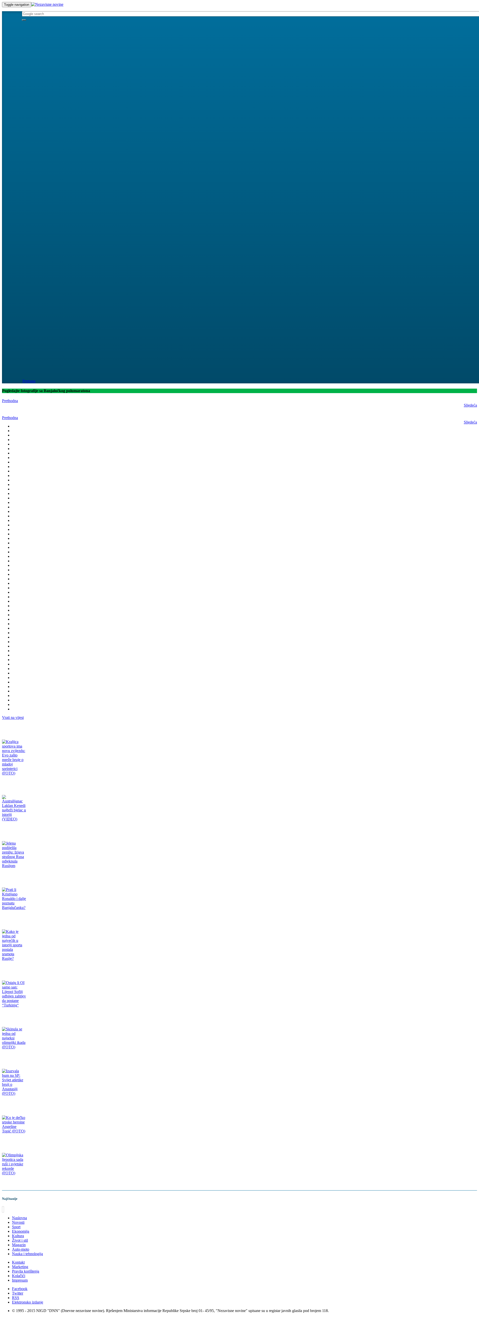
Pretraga (28, 381)
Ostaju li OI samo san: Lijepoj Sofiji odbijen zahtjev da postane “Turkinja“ (54, 1015)
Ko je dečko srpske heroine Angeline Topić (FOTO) (37, 1141)
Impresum (20, 1280)
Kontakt (18, 1262)
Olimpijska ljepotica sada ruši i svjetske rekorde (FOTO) (42, 1183)
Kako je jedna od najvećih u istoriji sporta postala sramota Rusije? (49, 968)
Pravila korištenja (25, 1271)
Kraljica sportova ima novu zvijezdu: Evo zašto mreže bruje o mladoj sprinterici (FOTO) (64, 783)
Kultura (18, 1236)
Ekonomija (20, 1231)
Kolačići (18, 1276)
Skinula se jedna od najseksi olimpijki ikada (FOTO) (38, 1057)
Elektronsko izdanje (27, 1302)
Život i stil (20, 1240)
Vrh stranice (13, 1209)
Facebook (19, 1289)
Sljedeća (470, 405)
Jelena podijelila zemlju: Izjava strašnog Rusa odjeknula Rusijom (48, 875)
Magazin (19, 1245)
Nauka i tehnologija (27, 1254)
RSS (15, 1298)
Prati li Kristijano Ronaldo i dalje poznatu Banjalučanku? (43, 917)
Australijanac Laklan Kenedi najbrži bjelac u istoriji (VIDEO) (45, 829)
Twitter (17, 1293)
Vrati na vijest (13, 717)
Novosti (18, 1222)
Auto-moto (20, 1249)
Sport (16, 1227)
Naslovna (19, 1218)
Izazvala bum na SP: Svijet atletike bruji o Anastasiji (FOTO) (45, 1103)
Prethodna (10, 401)
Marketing (20, 1267)
